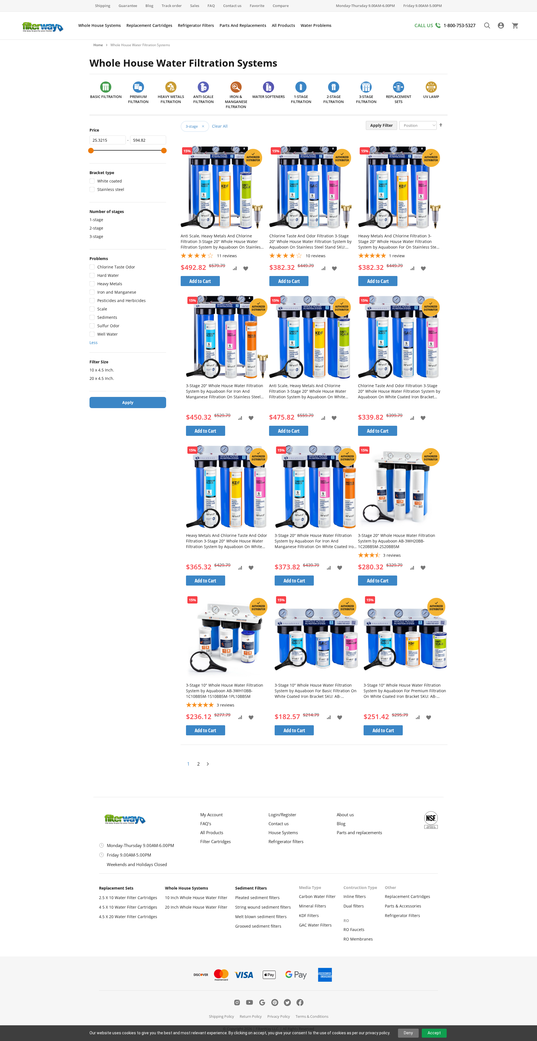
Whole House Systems (186, 888)
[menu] (205, 25)
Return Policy (251, 1016)
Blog (149, 5)
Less (94, 342)
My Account (211, 814)
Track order (172, 5)
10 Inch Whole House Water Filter (196, 897)
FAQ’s (205, 823)
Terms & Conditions (312, 1016)
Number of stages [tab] (107, 211)
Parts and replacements (359, 832)
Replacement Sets (116, 888)
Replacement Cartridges (407, 896)
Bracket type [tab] (102, 172)
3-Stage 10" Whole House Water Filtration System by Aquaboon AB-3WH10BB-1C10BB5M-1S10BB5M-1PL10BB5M (224, 690)
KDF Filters (309, 915)
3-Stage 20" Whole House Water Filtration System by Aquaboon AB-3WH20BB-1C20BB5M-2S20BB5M (396, 541)
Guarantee (128, 5)
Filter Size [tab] (99, 362)
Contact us (232, 5)
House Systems (283, 832)
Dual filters (353, 906)
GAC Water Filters (315, 925)
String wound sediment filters (263, 907)
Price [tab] (94, 130)
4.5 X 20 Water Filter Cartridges (128, 916)
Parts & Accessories (403, 906)
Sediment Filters (251, 888)
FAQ (211, 5)
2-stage (96, 228)
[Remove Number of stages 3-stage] (201, 126)
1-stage (96, 219)
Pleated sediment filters (257, 897)
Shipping (102, 5)
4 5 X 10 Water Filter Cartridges (128, 907)
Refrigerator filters (285, 841)
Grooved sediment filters (258, 926)
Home (98, 45)
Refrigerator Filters (402, 915)
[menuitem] (100, 25)
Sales (194, 5)
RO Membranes (358, 939)
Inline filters (354, 896)
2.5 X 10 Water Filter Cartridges (128, 897)
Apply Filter (381, 125)
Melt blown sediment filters (261, 916)
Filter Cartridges (215, 841)
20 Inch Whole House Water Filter (196, 907)
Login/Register (282, 814)
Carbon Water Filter (317, 896)
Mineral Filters (312, 906)
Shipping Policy (221, 1016)
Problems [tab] (99, 258)
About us (345, 814)
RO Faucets (353, 929)
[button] (246, 268)
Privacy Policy (278, 1016)
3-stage (96, 236)
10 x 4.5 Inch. (102, 370)
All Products (211, 832)
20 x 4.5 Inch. (102, 378)
